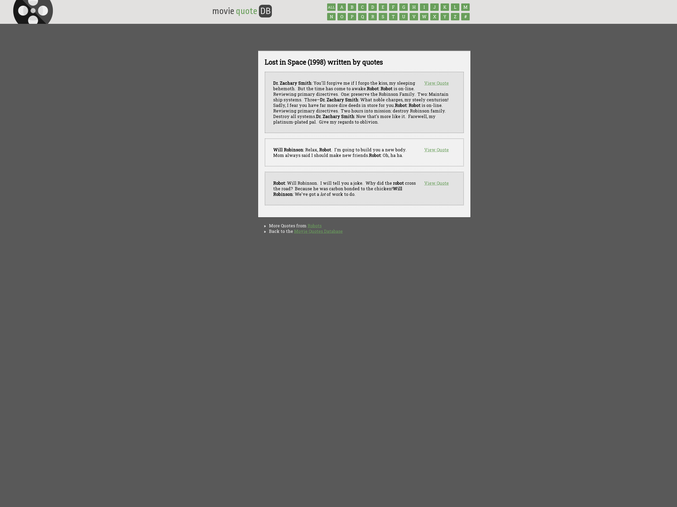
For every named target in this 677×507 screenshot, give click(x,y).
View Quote (436, 83)
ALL (331, 7)
